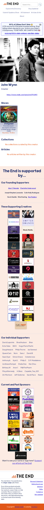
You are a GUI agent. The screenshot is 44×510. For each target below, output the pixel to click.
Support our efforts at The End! (27, 461)
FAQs (41, 489)
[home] (11, 4)
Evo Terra (34, 507)
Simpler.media (19, 507)
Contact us (39, 492)
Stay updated (39, 494)
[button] (13, 8)
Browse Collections (36, 481)
